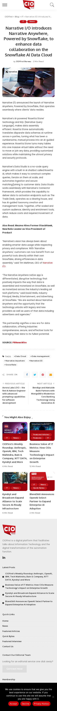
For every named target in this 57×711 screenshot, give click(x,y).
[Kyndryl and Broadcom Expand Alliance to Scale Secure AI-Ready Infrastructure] (14, 481)
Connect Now (14, 668)
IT (23, 21)
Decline (25, 703)
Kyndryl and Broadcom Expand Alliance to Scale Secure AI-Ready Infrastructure (13, 501)
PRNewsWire (20, 342)
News (32, 21)
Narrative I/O (36, 361)
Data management (40, 356)
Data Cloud (20, 356)
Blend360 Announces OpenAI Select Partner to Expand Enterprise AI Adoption (42, 501)
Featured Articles (41, 435)
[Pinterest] (43, 375)
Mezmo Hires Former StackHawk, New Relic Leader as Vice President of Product (27, 229)
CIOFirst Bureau (23, 61)
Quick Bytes (38, 488)
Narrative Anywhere (15, 361)
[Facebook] (27, 375)
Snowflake (11, 365)
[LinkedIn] (3, 557)
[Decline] (53, 696)
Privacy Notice (41, 703)
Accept (13, 703)
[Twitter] (35, 375)
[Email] (51, 375)
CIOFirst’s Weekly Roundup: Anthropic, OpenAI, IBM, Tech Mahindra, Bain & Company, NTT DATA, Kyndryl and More (28, 576)
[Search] (51, 5)
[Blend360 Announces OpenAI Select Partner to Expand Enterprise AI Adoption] (42, 481)
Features (37, 438)
